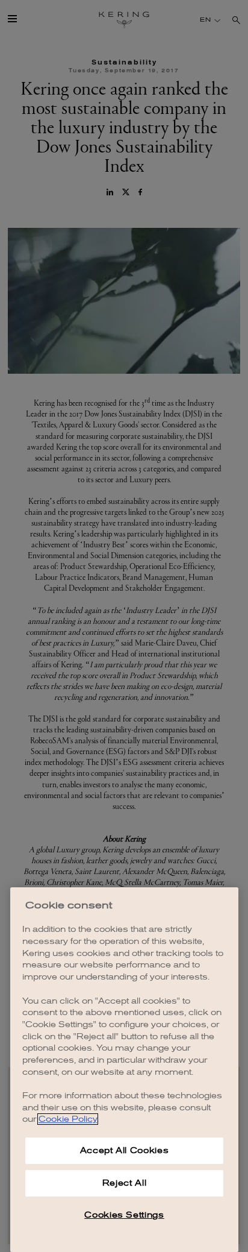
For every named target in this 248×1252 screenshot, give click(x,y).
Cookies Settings (124, 1214)
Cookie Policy (68, 1119)
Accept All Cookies (124, 1150)
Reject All (124, 1183)
